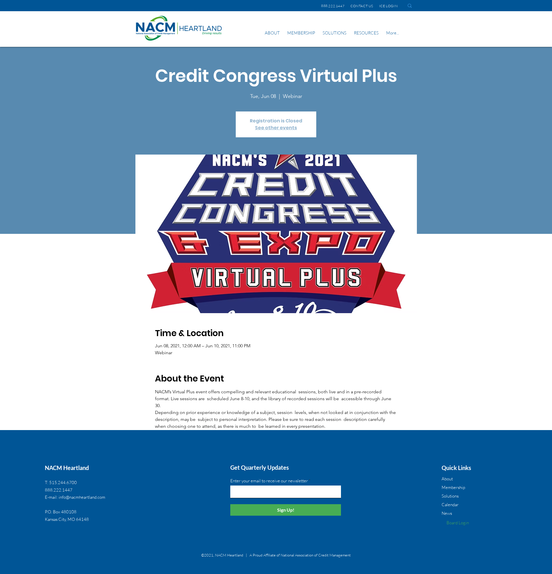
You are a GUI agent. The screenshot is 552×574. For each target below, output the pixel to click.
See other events (276, 127)
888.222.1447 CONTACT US (347, 6)
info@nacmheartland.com (82, 497)
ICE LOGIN (389, 6)
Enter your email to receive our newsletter (269, 481)
